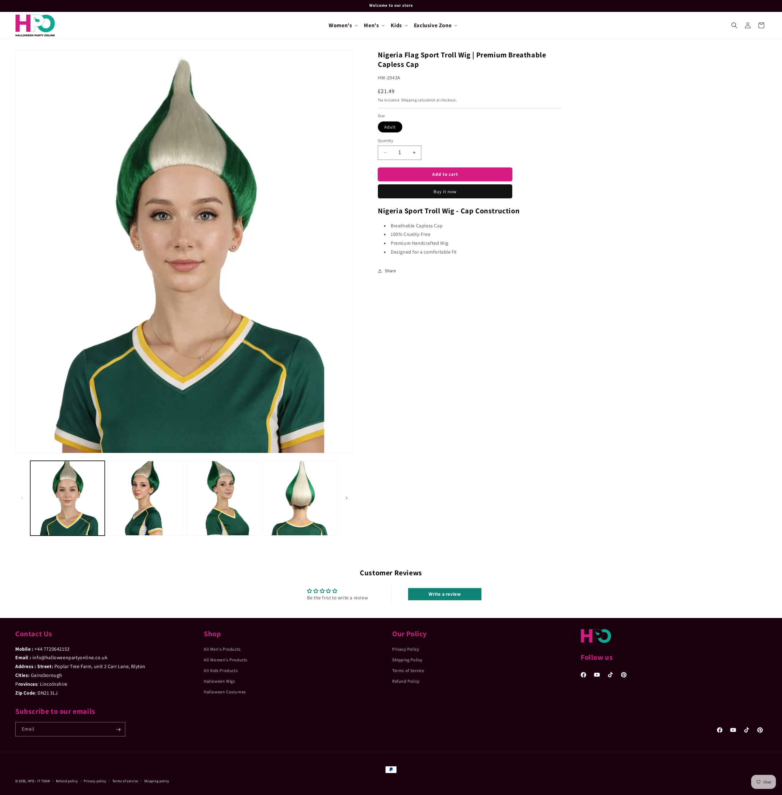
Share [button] (390, 270)
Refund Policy (405, 681)
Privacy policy (95, 781)
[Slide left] (22, 498)
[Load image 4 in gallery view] (300, 498)
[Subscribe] (118, 729)
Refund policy (67, 781)
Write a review (445, 594)
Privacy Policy (405, 649)
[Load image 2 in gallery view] (145, 498)
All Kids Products (221, 670)
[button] (342, 25)
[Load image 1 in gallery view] (67, 498)
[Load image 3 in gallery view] (223, 498)
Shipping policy (157, 781)
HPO (31, 781)
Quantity (385, 140)
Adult (390, 127)
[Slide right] (346, 498)
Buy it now (445, 191)
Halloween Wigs (219, 681)
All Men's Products (222, 649)
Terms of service (125, 781)
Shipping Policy (407, 660)
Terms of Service (408, 670)
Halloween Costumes (225, 692)
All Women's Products (225, 660)
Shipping (409, 100)
